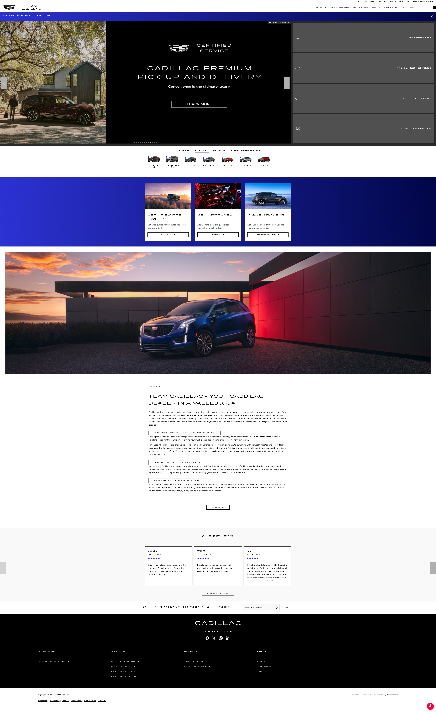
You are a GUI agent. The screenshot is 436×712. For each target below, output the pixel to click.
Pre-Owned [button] (344, 8)
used (151, 425)
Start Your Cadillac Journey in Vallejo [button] (176, 481)
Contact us (231, 488)
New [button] (333, 8)
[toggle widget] (430, 706)
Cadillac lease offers (263, 437)
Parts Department (124, 671)
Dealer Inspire (392, 695)
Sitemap (65, 701)
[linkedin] (227, 638)
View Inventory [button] (168, 235)
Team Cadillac (62, 695)
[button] (41, 15)
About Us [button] (399, 8)
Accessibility (43, 701)
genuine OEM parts (216, 473)
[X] (214, 638)
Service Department (125, 661)
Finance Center (195, 661)
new (282, 422)
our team (166, 488)
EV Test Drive (322, 7)
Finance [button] (387, 8)
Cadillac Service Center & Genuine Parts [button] (177, 462)
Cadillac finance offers (208, 445)
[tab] (202, 150)
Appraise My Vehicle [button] (268, 235)
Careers (263, 671)
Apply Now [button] (218, 235)
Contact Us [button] (218, 507)
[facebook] (207, 638)
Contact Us (264, 666)
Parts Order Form (123, 676)
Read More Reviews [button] (218, 593)
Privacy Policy (90, 701)
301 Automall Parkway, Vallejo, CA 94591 (417, 1)
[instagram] (221, 638)
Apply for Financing (198, 666)
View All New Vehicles (53, 661)
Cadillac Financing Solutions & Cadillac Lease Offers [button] (184, 433)
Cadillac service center (257, 418)
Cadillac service (220, 466)
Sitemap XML (76, 701)
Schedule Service (123, 666)
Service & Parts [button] (360, 8)
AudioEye (102, 701)
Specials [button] (376, 8)
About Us (263, 661)
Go (286, 608)
